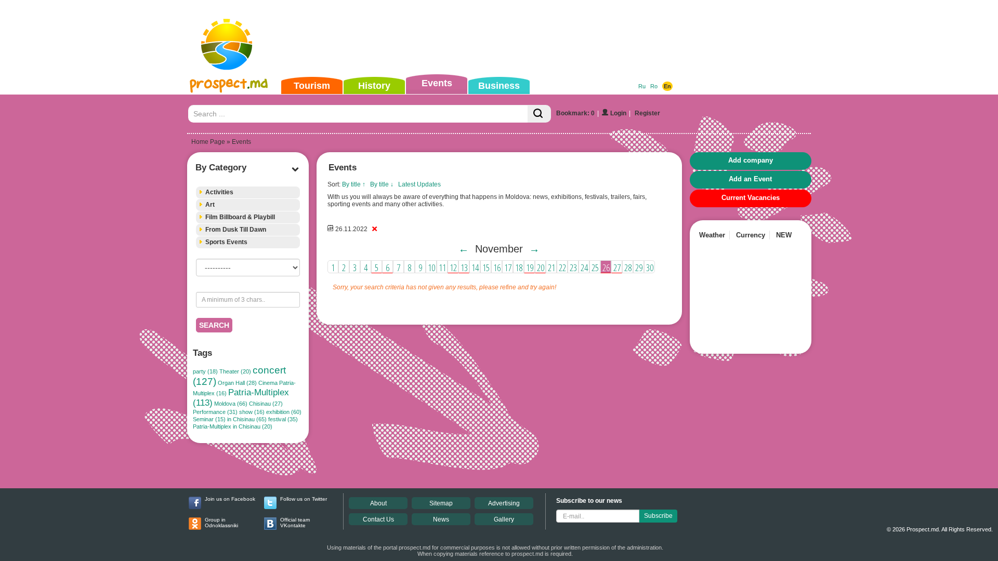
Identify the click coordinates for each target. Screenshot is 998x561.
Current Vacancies (750, 198)
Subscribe (658, 515)
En (667, 86)
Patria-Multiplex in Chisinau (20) (232, 426)
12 (453, 267)
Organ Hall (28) (237, 383)
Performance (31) (215, 412)
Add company (750, 160)
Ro (654, 86)
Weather (712, 235)
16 (497, 267)
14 (475, 267)
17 (507, 267)
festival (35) (283, 419)
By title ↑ (353, 184)
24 (584, 267)
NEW (784, 235)
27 (617, 267)
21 (551, 267)
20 (540, 267)
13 (464, 267)
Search (214, 325)
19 (529, 267)
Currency (750, 235)
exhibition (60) (283, 412)
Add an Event (750, 179)
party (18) (205, 371)
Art (210, 204)
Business (499, 86)
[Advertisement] (483, 38)
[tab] (248, 192)
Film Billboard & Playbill (240, 217)
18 (518, 267)
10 (431, 267)
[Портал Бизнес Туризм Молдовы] (228, 55)
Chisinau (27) (266, 403)
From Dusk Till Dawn (235, 229)
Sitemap (441, 503)
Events (437, 83)
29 (638, 267)
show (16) (252, 412)
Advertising (504, 503)
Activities (219, 192)
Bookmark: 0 (575, 113)
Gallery (504, 519)
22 (562, 267)
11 (442, 267)
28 (628, 267)
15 (486, 267)
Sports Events (226, 242)
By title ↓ (381, 184)
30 (649, 267)
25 (595, 267)
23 (573, 267)
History (374, 86)
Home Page (208, 141)
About (378, 503)
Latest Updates (419, 184)
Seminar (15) (209, 419)
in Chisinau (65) (247, 419)
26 (606, 267)
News (441, 519)
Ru (642, 86)
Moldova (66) (230, 403)
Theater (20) (235, 371)
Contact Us (378, 519)
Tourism (312, 86)
